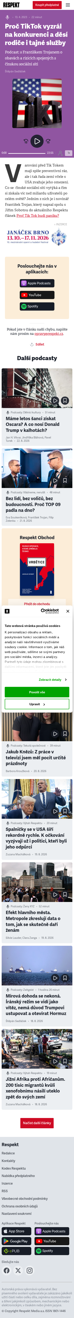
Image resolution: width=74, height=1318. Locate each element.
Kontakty (8, 1161)
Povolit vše (37, 692)
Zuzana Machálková (18, 854)
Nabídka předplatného (18, 1176)
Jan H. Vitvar (13, 437)
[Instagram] (30, 1274)
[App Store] (16, 1231)
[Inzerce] (37, 237)
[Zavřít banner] (67, 611)
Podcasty (16, 412)
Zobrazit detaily (50, 679)
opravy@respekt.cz (49, 334)
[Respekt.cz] (11, 4)
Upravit (34, 704)
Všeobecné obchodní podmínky (25, 1199)
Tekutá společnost (34, 745)
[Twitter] (18, 1274)
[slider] (26, 153)
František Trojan (37, 517)
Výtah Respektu (32, 823)
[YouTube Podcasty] (37, 298)
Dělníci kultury (32, 412)
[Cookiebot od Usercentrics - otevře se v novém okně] (43, 611)
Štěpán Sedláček (15, 71)
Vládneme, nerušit (34, 492)
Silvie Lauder (13, 938)
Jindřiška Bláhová (32, 437)
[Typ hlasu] (60, 153)
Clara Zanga (29, 938)
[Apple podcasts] (37, 286)
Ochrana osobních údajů (20, 1206)
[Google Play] (16, 1241)
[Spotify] (37, 309)
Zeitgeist (28, 990)
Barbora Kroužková (17, 771)
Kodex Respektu (14, 1169)
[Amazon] (16, 1251)
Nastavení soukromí (16, 1214)
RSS (5, 1191)
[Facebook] (7, 1274)
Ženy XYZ (29, 906)
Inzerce (7, 1184)
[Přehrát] (37, 141)
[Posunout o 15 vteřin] (48, 141)
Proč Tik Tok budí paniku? (37, 216)
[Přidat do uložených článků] (65, 401)
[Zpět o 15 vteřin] (26, 141)
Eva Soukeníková (16, 517)
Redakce (8, 1153)
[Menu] (68, 5)
